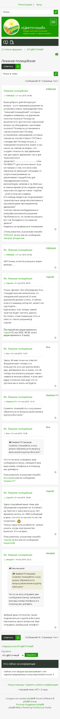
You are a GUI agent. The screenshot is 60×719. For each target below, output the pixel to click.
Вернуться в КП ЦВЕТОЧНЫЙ (18, 646)
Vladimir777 (11, 401)
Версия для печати (56, 54)
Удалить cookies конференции (42, 684)
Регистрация (25, 4)
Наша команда (16, 684)
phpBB (30, 698)
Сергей (9, 283)
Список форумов (13, 49)
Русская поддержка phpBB (30, 704)
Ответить (7, 65)
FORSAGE (10, 95)
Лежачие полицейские (16, 90)
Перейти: (6, 651)
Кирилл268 (9, 542)
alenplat (8, 238)
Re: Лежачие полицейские (18, 250)
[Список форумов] (12, 27)
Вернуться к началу (55, 229)
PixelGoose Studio (42, 707)
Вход (39, 4)
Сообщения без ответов (6, 42)
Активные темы (12, 42)
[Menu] (53, 22)
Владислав (18, 238)
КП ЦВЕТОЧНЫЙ (35, 49)
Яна (8, 353)
